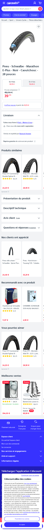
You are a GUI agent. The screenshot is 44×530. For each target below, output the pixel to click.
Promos (6, 15)
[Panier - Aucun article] (40, 2)
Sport (11, 20)
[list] (22, 172)
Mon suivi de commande (10, 444)
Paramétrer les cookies (22, 519)
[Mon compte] (34, 2)
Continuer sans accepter (30, 475)
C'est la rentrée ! (20, 15)
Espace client (7, 437)
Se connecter (6, 447)
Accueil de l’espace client (10, 440)
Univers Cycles (21, 20)
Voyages (34, 15)
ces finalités (26, 496)
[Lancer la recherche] (40, 9)
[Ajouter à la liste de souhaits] (39, 26)
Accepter (22, 524)
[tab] (12, 83)
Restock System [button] (25, 134)
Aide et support (8, 456)
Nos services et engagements (13, 451)
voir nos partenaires (30, 483)
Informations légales (10, 461)
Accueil (4, 20)
